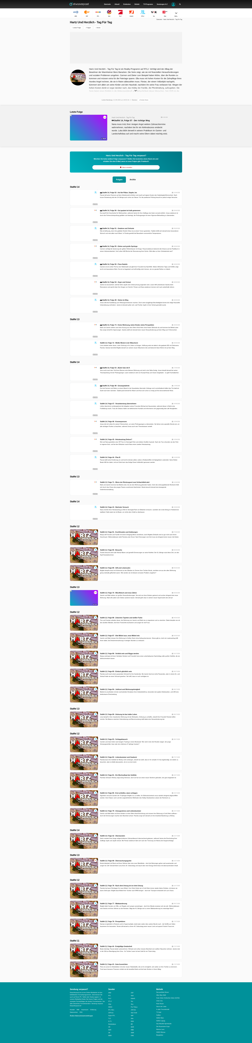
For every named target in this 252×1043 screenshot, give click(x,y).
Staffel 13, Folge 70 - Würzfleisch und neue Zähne (118, 593)
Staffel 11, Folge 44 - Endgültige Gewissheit (116, 946)
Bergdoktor (159, 1035)
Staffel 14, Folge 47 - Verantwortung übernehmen (118, 403)
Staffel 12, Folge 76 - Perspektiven (112, 921)
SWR (132, 1032)
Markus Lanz (160, 1029)
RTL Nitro (111, 1010)
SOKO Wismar (160, 1032)
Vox (132, 1001)
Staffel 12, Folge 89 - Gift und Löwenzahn (115, 568)
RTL (109, 995)
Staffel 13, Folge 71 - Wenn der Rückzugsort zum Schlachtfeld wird (124, 482)
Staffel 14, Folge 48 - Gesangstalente (115, 386)
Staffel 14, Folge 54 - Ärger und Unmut (116, 282)
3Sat (109, 1004)
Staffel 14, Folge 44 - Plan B (110, 457)
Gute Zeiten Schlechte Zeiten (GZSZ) (168, 998)
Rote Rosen (160, 1003)
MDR (132, 1027)
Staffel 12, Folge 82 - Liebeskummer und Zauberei (118, 757)
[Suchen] (180, 4)
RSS (81, 1012)
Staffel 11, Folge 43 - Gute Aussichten (114, 964)
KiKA (132, 1021)
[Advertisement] (126, 48)
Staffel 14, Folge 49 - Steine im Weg (115, 300)
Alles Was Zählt (161, 995)
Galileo (158, 1015)
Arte (132, 1018)
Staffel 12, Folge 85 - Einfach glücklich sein (116, 671)
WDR (110, 1035)
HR (109, 1027)
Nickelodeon (112, 1024)
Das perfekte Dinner (162, 992)
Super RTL (111, 1015)
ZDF (132, 992)
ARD (109, 992)
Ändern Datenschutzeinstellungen (81, 1016)
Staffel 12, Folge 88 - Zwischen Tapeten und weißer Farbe (121, 618)
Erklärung (93, 1009)
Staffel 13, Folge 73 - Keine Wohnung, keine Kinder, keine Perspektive (128, 325)
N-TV (110, 1021)
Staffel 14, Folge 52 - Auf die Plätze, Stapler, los (119, 192)
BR (132, 1024)
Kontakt (72, 1009)
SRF (132, 1015)
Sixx (132, 1004)
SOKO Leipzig (160, 1021)
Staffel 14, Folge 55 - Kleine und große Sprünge (120, 246)
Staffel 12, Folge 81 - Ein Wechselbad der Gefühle (118, 775)
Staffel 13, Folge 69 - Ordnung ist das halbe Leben (118, 714)
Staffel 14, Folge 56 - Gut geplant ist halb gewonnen (121, 210)
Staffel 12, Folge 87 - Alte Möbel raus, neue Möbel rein (120, 635)
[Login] (173, 4)
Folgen (119, 179)
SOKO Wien (160, 1018)
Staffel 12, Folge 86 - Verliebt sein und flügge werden (119, 653)
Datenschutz (74, 1012)
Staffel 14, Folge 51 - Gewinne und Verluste (118, 228)
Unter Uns (159, 1001)
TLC (109, 1018)
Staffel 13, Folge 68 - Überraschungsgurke (115, 861)
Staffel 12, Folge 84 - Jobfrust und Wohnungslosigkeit (120, 689)
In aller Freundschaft (162, 1009)
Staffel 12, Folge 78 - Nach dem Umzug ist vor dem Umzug (121, 885)
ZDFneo (110, 1012)
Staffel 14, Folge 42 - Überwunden (112, 836)
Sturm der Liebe (161, 1006)
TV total (158, 1012)
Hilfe (78, 1009)
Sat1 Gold (134, 1012)
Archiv (133, 179)
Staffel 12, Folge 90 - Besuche (111, 550)
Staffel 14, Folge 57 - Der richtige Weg (132, 120)
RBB (132, 1030)
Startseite (159, 19)
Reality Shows (144, 100)
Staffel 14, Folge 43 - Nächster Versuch (114, 507)
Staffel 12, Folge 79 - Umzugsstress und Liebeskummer (120, 811)
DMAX (110, 1007)
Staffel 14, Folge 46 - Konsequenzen (113, 421)
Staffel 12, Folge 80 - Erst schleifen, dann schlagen (119, 793)
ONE (132, 1035)
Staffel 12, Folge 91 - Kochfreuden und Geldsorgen (119, 532)
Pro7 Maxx (134, 1007)
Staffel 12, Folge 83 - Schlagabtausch (114, 739)
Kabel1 (133, 998)
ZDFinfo (133, 1010)
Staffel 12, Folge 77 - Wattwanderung (113, 903)
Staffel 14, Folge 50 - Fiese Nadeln (114, 264)
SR (109, 1032)
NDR (109, 1030)
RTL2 (110, 1001)
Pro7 (109, 998)
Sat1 (132, 995)
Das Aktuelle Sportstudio (163, 1023)
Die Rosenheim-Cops (163, 1026)
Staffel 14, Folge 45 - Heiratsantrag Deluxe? (116, 439)
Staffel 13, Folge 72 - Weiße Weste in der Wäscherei (119, 343)
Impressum (84, 1009)
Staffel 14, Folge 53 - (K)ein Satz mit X (116, 368)
